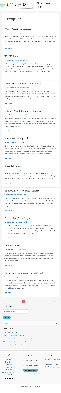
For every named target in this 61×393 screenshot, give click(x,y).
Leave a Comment (9, 33)
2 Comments (8, 249)
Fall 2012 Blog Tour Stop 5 (17, 218)
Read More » (8, 48)
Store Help (8, 370)
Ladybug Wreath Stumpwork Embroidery (24, 111)
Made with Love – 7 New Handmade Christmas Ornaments (20, 339)
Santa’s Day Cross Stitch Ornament (13, 336)
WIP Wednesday (12, 56)
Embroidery (8, 362)
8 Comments (8, 277)
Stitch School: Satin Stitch (10, 333)
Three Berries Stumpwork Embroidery (23, 83)
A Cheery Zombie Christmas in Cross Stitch (16, 342)
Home (9, 360)
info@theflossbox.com (52, 367)
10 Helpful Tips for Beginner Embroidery (15, 345)
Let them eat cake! (13, 245)
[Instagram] (7, 378)
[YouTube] (12, 378)
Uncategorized (20, 33)
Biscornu (9, 367)
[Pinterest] (10, 378)
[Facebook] (5, 378)
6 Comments (8, 195)
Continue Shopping (30, 370)
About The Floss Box (8, 372)
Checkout (9, 375)
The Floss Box (43, 5)
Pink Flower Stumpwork (16, 138)
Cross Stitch (8, 365)
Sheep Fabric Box (12, 166)
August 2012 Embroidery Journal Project (23, 273)
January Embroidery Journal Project (21, 191)
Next (56, 301)
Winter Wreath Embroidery (17, 29)
